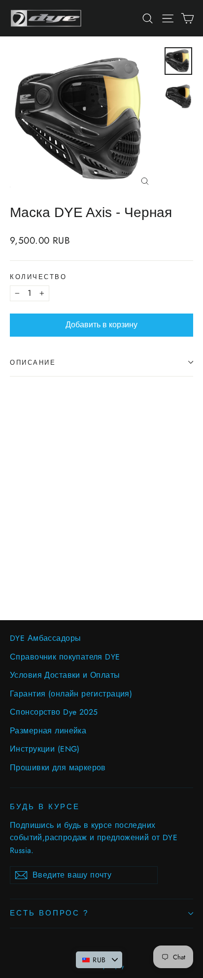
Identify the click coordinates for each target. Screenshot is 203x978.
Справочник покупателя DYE (65, 657)
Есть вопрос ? (49, 913)
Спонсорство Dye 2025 (54, 712)
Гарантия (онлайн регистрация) (71, 693)
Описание (33, 362)
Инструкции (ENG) (45, 749)
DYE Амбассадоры (45, 638)
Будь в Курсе (45, 807)
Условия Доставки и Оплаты (65, 675)
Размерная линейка (48, 730)
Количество (38, 277)
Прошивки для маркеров (58, 767)
